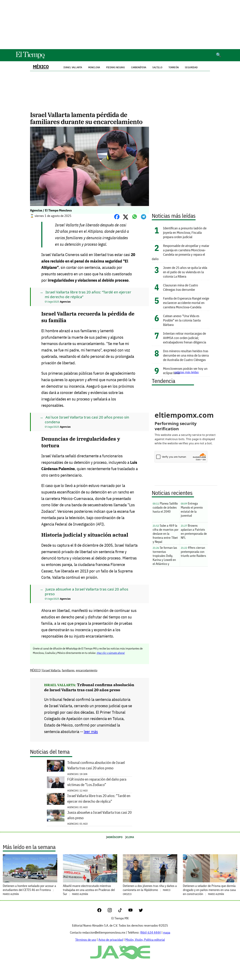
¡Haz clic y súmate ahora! (111, 653)
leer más (91, 731)
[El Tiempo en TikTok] (123, 911)
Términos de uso (85, 940)
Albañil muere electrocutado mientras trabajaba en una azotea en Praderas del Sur (89, 890)
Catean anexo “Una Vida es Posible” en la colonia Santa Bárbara (182, 320)
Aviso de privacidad (110, 940)
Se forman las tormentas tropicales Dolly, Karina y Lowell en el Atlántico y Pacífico (165, 556)
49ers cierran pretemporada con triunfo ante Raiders (193, 552)
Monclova (94, 67)
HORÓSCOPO (114, 837)
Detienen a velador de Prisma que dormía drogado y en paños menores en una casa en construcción (209, 890)
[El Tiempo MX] (30, 58)
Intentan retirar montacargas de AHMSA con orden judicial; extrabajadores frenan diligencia (184, 337)
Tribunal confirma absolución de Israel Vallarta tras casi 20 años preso (89, 687)
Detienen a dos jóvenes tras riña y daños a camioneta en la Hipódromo (150, 890)
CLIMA (130, 837)
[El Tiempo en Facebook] (102, 911)
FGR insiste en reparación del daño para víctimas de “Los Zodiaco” (96, 782)
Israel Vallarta (51, 670)
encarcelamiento (86, 670)
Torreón (173, 67)
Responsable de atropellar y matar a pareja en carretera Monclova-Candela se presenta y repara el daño (180, 252)
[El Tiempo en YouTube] (133, 911)
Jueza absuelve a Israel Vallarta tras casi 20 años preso (99, 815)
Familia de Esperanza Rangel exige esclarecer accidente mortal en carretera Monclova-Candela (186, 302)
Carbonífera (138, 67)
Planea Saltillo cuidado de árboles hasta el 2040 (165, 507)
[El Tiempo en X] (141, 911)
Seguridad (191, 67)
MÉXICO (41, 66)
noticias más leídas (186, 372)
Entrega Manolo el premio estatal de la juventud (192, 509)
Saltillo (157, 67)
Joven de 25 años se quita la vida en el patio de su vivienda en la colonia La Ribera (185, 271)
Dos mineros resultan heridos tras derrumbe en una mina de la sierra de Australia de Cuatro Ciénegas (186, 355)
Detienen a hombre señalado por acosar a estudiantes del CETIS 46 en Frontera (29, 890)
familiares (68, 670)
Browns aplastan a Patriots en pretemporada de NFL (194, 531)
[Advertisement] (120, 24)
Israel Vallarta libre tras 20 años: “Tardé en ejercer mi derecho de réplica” (98, 798)
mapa (166, 932)
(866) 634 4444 (150, 932)
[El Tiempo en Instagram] (112, 911)
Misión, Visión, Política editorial (145, 940)
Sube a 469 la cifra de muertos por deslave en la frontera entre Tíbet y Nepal (166, 533)
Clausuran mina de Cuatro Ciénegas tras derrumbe (180, 287)
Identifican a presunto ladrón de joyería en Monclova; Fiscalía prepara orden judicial (184, 232)
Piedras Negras (115, 67)
